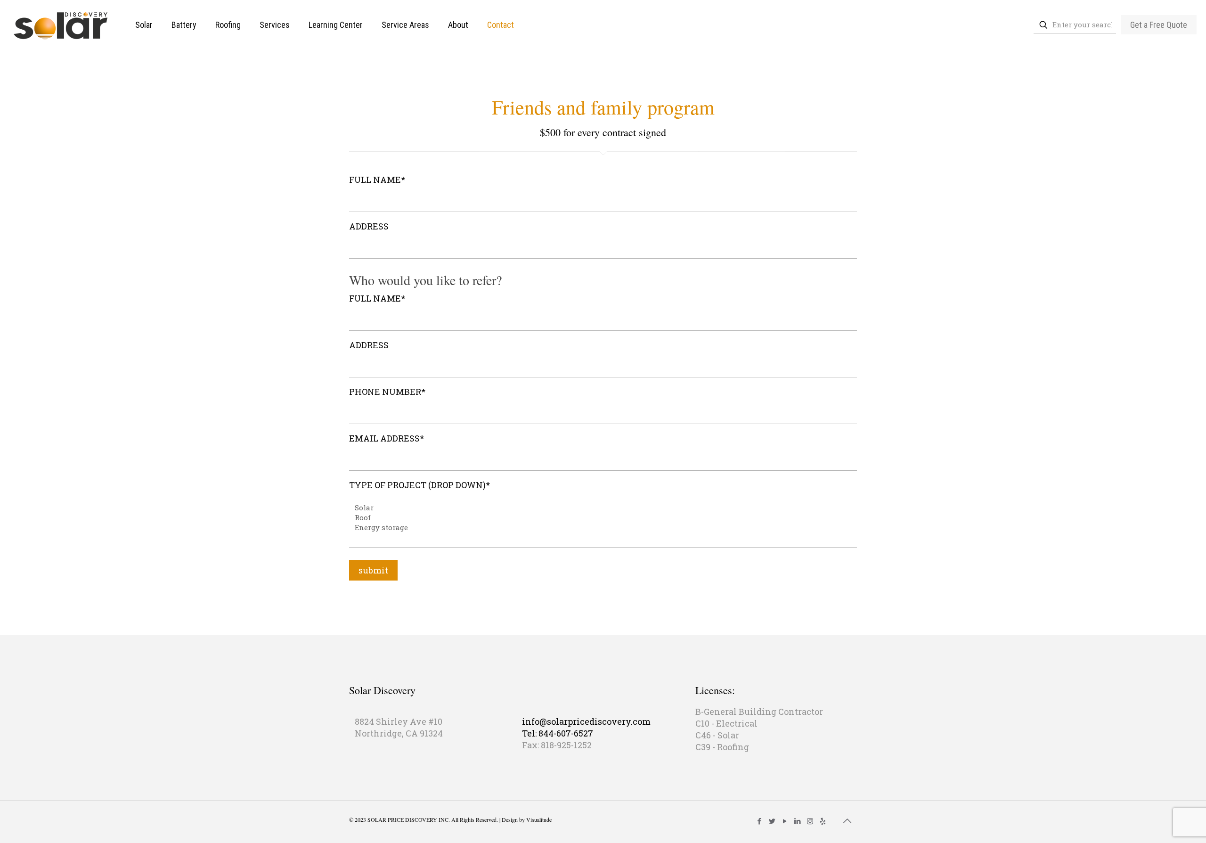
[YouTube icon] (785, 821)
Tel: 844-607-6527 (557, 733)
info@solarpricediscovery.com (586, 721)
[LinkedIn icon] (797, 821)
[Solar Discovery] (60, 24)
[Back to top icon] (847, 820)
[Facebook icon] (759, 821)
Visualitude (539, 819)
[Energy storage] (599, 527)
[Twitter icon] (772, 821)
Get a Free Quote (1158, 25)
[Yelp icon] (823, 821)
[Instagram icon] (810, 821)
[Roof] (599, 518)
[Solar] (599, 508)
